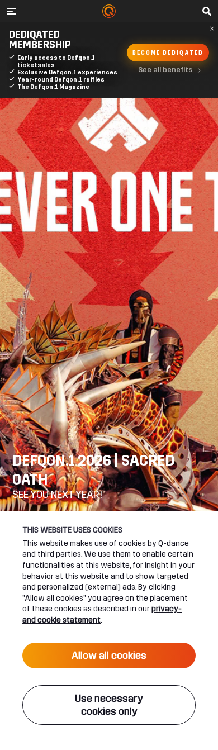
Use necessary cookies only (109, 705)
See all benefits (165, 69)
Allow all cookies (109, 655)
